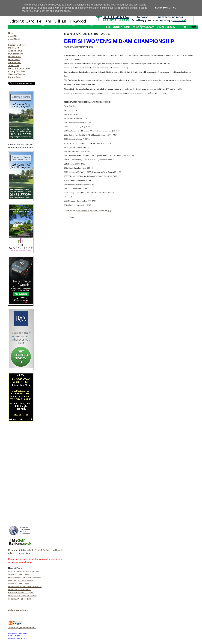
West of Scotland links (19, 68)
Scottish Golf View (17, 45)
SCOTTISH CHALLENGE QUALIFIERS (22, 596)
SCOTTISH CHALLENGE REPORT (21, 580)
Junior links (13, 65)
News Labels (14, 56)
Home (11, 33)
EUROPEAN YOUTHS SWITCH (19, 590)
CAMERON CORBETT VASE (18, 574)
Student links (14, 62)
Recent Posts (14, 77)
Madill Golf (13, 47)
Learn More (162, 7)
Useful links (14, 59)
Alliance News (15, 50)
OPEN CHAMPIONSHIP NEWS (19, 599)
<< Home (70, 217)
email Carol (14, 39)
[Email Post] (109, 210)
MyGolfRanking (16, 53)
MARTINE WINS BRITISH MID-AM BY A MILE (24, 571)
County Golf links (16, 71)
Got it (177, 7)
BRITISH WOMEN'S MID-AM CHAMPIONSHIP (25, 577)
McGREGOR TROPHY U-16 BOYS (20, 593)
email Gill (12, 36)
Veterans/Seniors (16, 74)
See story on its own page (87, 210)
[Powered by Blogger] (15, 624)
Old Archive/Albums (18, 610)
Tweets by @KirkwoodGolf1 (22, 627)
